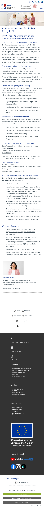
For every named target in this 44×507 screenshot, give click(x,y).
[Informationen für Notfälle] (29, 2)
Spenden (14, 415)
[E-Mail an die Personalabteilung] (33, 2)
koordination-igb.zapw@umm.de (13, 171)
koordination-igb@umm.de (11, 288)
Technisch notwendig (23, 482)
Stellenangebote (17, 407)
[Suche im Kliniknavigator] (39, 2)
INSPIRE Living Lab (17, 391)
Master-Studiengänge (18, 372)
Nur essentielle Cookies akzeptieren (22, 498)
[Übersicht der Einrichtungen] (42, 2)
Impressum (27, 310)
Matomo (32, 490)
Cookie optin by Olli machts (36, 505)
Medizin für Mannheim (18, 394)
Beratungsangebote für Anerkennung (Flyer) (21, 249)
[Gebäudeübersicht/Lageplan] (36, 2)
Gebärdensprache (23, 321)
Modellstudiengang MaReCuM (20, 370)
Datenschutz (17, 315)
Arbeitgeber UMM (17, 389)
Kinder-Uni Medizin (17, 393)
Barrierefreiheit (28, 315)
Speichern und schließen (22, 502)
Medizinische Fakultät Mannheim (21, 368)
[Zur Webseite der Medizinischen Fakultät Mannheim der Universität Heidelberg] (28, 6)
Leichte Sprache (23, 326)
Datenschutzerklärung (22, 490)
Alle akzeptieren (22, 494)
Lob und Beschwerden (18, 413)
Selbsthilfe (15, 411)
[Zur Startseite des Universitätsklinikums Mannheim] (10, 6)
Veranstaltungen (17, 409)
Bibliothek (15, 374)
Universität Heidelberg (18, 376)
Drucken (18, 310)
